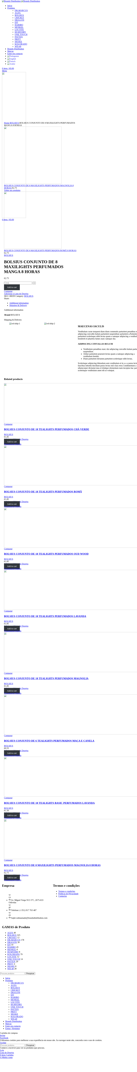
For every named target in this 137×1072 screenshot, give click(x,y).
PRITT (10, 964)
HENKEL (11, 949)
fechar (2, 1035)
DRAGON (19, 20)
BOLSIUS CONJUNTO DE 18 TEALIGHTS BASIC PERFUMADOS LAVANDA (49, 803)
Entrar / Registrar (12, 1028)
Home (7, 123)
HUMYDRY (12, 952)
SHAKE (11, 966)
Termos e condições (66, 891)
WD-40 (10, 969)
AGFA (18, 13)
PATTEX (11, 961)
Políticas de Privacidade (68, 894)
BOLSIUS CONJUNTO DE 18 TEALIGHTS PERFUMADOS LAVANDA (45, 616)
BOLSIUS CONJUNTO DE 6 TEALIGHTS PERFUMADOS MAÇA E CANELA (49, 740)
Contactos (62, 896)
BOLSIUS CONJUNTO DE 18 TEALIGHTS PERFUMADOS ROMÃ (43, 491)
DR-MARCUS (21, 10)
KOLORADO (13, 954)
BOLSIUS (19, 15)
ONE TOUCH (13, 959)
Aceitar (3, 1042)
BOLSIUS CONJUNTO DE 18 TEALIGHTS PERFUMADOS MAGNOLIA (46, 678)
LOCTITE (11, 957)
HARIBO (11, 947)
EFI (16, 22)
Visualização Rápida (12, 444)
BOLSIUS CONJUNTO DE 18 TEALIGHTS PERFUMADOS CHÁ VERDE (46, 429)
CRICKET (19, 18)
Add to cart (12, 287)
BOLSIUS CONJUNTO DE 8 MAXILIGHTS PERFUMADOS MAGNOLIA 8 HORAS (52, 865)
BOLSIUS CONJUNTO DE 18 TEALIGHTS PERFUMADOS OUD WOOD (46, 553)
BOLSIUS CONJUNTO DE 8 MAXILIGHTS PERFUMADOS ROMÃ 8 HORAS (40, 250)
